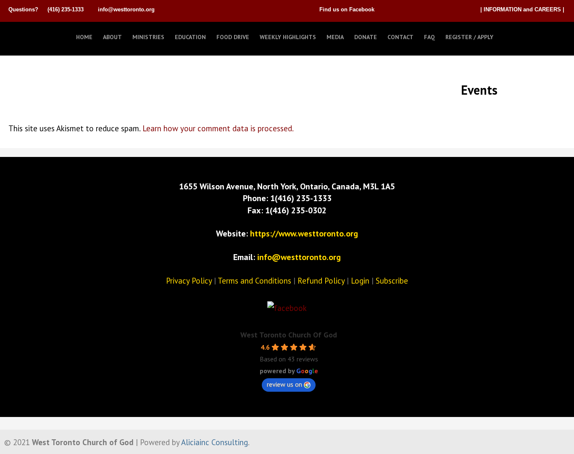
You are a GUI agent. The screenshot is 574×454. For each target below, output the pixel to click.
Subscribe (392, 281)
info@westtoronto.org (126, 9)
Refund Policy (321, 281)
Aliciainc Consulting (214, 442)
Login (360, 281)
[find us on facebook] (287, 308)
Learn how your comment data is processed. (218, 128)
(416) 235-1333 (65, 9)
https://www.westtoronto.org (304, 233)
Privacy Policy (189, 281)
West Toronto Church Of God (288, 335)
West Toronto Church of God (50, 34)
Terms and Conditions (254, 281)
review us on (284, 384)
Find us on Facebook (346, 9)
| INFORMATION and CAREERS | (522, 9)
